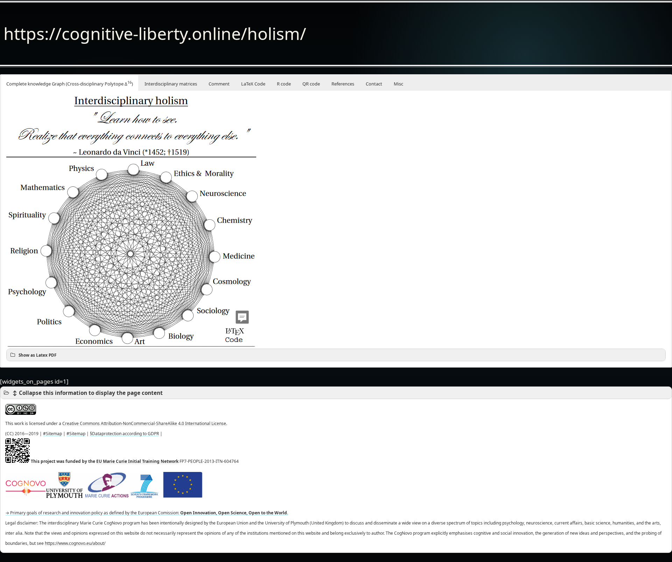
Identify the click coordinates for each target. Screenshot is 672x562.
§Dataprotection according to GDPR (124, 434)
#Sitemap (52, 434)
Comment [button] (219, 84)
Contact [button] (374, 84)
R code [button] (284, 84)
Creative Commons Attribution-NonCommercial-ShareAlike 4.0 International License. (144, 423)
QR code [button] (311, 84)
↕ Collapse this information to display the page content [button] (87, 392)
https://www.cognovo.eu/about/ (75, 543)
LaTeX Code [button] (253, 84)
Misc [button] (398, 84)
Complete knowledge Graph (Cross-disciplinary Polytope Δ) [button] (69, 83)
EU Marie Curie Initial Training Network (137, 461)
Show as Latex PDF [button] (37, 355)
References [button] (342, 84)
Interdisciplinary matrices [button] (171, 84)
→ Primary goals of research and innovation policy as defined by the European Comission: (146, 513)
